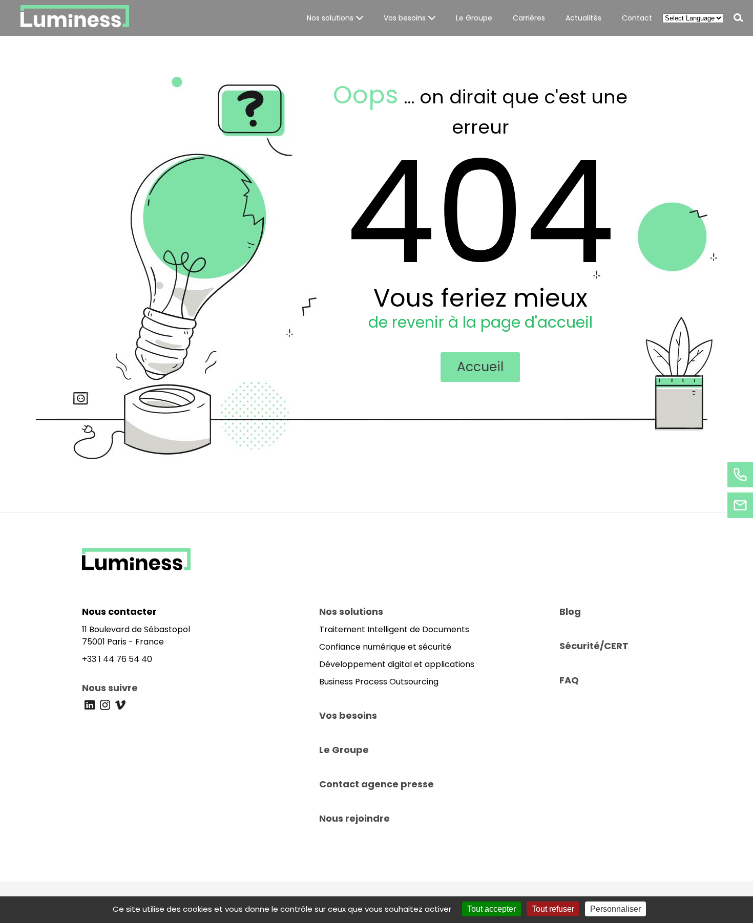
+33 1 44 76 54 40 (117, 659)
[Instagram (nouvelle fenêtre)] (105, 705)
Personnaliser (615, 909)
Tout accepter (491, 909)
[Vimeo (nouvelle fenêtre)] (120, 705)
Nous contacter (119, 611)
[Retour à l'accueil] (136, 567)
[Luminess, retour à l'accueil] (74, 18)
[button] (335, 18)
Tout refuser (553, 909)
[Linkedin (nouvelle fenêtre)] (90, 705)
